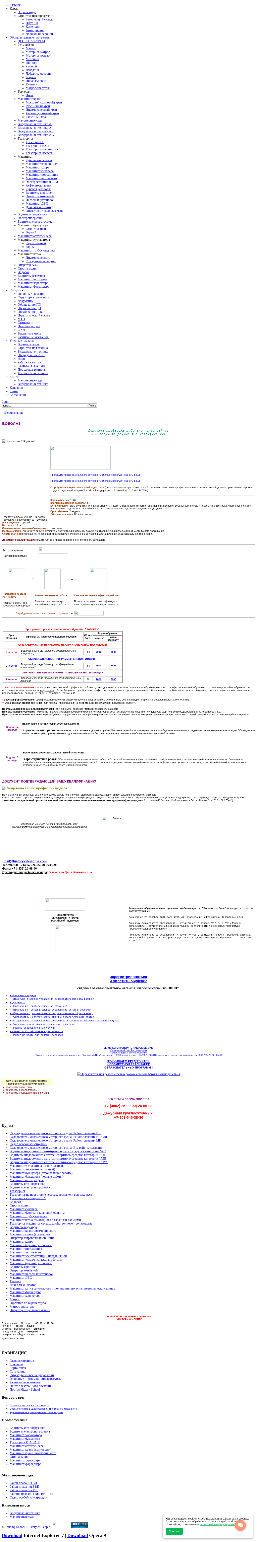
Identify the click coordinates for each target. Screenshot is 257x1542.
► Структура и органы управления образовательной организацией (52, 999)
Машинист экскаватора (26, 1435)
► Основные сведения (23, 995)
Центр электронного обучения (30, 1386)
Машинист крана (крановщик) (30, 1449)
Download (12, 1535)
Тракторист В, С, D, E (25, 1442)
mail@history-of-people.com (25, 861)
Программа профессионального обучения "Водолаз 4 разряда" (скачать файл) (95, 474)
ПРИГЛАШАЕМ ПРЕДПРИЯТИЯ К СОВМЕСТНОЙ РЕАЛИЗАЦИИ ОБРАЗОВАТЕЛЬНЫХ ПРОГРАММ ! (128, 1064)
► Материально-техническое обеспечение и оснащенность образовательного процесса (64, 1020)
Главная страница (22, 1360)
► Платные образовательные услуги (32, 1028)
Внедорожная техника (25, 1513)
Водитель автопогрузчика (27, 1427)
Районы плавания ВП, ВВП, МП (32, 1493)
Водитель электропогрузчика (30, 1431)
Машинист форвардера (25, 1464)
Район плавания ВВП (24, 1486)
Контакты (16, 1364)
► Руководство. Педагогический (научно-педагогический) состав (52, 1017)
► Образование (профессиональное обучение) (38, 1006)
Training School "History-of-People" (28, 1527)
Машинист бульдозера (25, 1438)
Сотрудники (18, 1371)
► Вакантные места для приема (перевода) (37, 1035)
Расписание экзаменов (25, 1382)
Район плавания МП (24, 1490)
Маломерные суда (22, 1516)
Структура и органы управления (32, 1375)
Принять (174, 1531)
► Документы (17, 1002)
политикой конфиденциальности (220, 1524)
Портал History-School (25, 1389)
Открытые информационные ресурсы (35, 1378)
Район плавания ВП (23, 1483)
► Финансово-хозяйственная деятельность (36, 1031)
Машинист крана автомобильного (33, 1453)
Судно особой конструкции (28, 1497)
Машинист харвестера (25, 1460)
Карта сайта (18, 1368)
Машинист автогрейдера (27, 1446)
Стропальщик (19, 1456)
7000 (98, 679)
